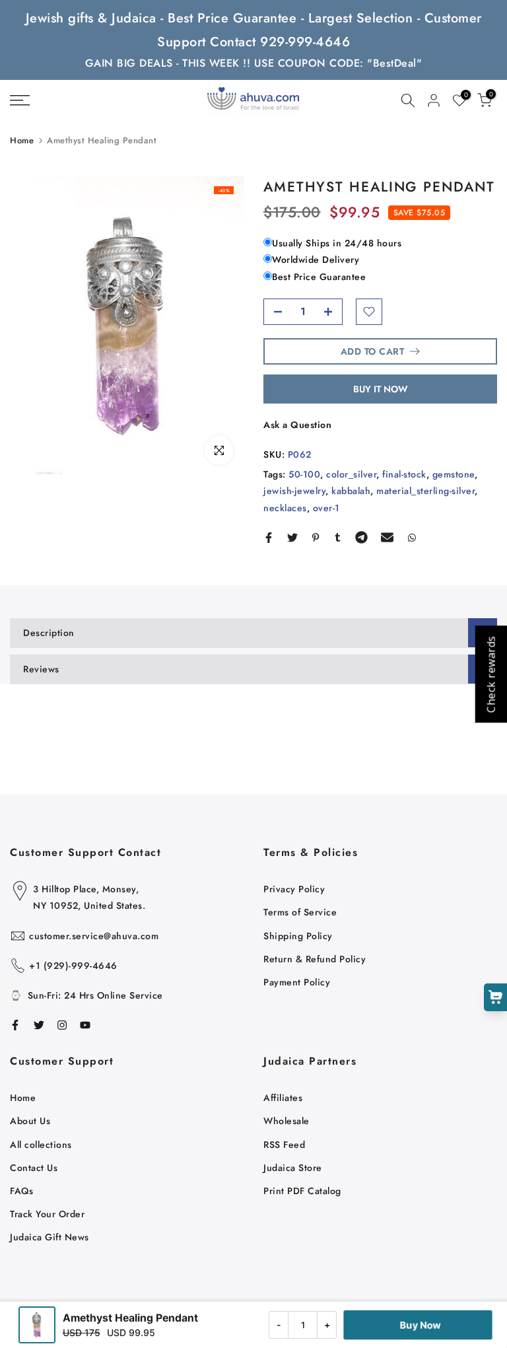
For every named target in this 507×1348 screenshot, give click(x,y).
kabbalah (350, 490)
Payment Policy (296, 982)
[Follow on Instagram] (62, 1025)
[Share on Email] (387, 538)
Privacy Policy (294, 889)
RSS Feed (284, 1144)
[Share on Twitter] (292, 538)
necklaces (285, 507)
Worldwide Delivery (315, 259)
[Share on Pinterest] (315, 538)
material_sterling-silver (425, 490)
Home (22, 140)
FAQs (21, 1190)
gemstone (453, 474)
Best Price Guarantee (319, 276)
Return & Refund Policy (314, 959)
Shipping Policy (298, 935)
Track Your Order (47, 1214)
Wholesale (286, 1120)
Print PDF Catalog (302, 1190)
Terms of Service (300, 912)
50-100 (304, 474)
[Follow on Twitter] (39, 1025)
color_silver (351, 474)
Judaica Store (292, 1167)
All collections (41, 1144)
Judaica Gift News (49, 1237)
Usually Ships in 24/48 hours (336, 243)
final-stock (404, 474)
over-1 (326, 507)
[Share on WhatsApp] (412, 538)
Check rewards (490, 674)
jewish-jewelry (294, 490)
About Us (30, 1120)
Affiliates (282, 1097)
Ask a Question (297, 424)
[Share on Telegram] (361, 538)
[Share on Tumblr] (337, 538)
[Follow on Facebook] (15, 1025)
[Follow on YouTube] (85, 1025)
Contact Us (33, 1167)
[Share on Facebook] (268, 538)
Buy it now (380, 389)
